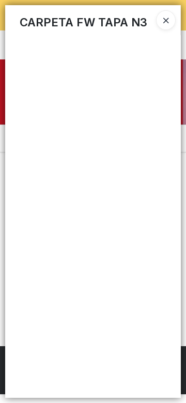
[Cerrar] (166, 20)
